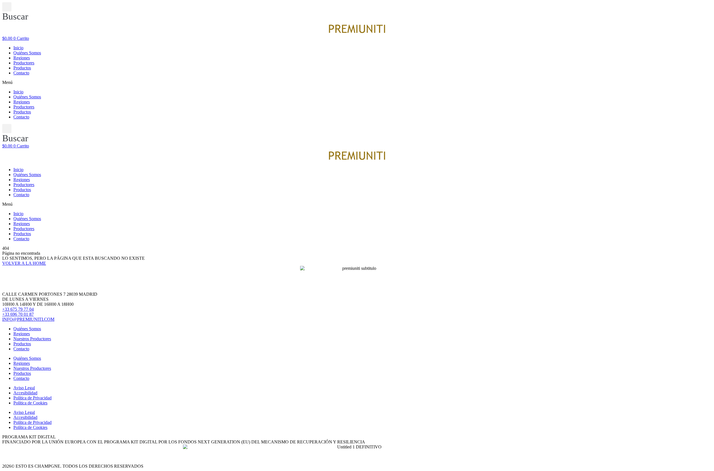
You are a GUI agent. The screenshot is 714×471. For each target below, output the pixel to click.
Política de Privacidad (32, 397)
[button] (15, 12)
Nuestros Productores (32, 338)
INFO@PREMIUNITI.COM (28, 319)
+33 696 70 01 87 (18, 314)
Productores (23, 62)
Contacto (21, 73)
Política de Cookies (30, 402)
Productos (22, 67)
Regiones (21, 57)
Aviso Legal (24, 387)
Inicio (18, 47)
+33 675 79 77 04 (18, 309)
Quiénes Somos (27, 52)
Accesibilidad (25, 392)
